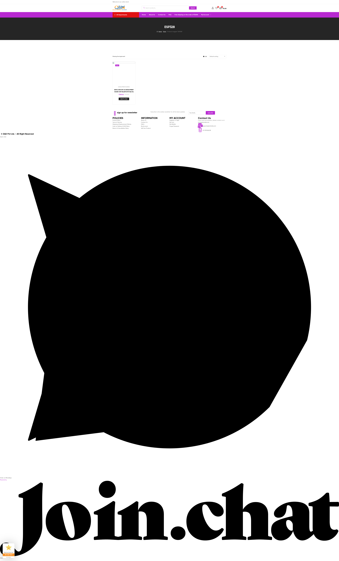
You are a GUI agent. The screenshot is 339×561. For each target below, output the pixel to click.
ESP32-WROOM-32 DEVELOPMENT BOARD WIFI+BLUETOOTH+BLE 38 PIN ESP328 (124, 91)
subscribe (210, 113)
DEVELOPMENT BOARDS (124, 87)
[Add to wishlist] (122, 74)
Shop (164, 31)
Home (160, 31)
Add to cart (123, 99)
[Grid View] (204, 56)
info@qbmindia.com (203, 122)
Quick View (126, 74)
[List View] (206, 56)
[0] (216, 8)
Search (193, 8)
